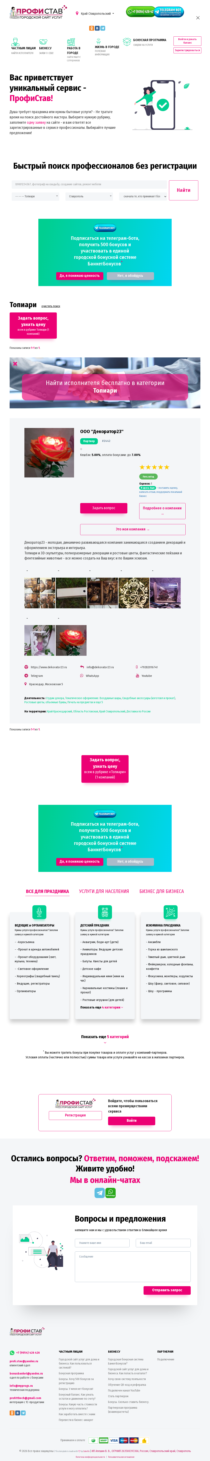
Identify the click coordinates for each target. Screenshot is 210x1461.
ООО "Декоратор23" (101, 431)
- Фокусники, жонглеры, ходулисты (169, 976)
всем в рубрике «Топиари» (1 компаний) (105, 768)
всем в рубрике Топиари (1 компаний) (33, 325)
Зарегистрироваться (187, 50)
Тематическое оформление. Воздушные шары (93, 698)
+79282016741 (149, 667)
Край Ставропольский (96, 14)
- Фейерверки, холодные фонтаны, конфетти (169, 966)
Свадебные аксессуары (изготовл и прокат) (148, 698)
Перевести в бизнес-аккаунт (76, 1420)
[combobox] (35, 196)
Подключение (165, 1359)
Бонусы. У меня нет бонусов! (76, 1389)
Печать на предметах (80, 702)
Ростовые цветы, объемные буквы (45, 702)
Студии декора (55, 698)
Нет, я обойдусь (130, 275)
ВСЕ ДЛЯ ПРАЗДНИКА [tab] (47, 891)
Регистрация (75, 1115)
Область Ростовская (85, 711)
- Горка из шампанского (162, 949)
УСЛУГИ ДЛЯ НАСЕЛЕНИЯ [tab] (104, 891)
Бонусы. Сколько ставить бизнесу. (128, 1402)
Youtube (147, 676)
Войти (132, 1120)
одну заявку (36, 122)
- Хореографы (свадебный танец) (37, 976)
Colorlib (86, 1451)
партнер (89, 441)
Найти (184, 190)
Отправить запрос (167, 1290)
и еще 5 (98, 702)
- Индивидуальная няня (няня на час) (102, 978)
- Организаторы (25, 991)
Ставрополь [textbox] (76, 196)
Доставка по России (139, 711)
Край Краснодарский (59, 711)
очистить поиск (50, 306)
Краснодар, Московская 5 (46, 684)
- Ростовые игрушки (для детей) (102, 1000)
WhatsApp (92, 676)
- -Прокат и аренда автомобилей (37, 949)
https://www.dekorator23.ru (49, 667)
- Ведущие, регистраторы (32, 983)
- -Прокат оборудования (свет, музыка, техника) (35, 959)
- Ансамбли (153, 942)
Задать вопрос (103, 508)
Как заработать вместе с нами (77, 1414)
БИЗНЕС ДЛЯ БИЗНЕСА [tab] (161, 891)
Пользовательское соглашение (121, 1457)
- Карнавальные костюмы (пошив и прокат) (104, 990)
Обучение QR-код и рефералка (127, 1385)
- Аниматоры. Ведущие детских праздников (101, 952)
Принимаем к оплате (72, 1440)
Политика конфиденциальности (90, 1457)
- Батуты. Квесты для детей (98, 961)
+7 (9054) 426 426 (28, 1352)
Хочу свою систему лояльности (127, 1379)
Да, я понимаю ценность (80, 275)
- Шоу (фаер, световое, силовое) (168, 983)
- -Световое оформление (32, 969)
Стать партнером (118, 1396)
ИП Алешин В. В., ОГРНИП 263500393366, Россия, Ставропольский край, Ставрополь (141, 1451)
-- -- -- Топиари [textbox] (25, 196)
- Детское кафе (90, 969)
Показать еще (100, 1007)
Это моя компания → (133, 529)
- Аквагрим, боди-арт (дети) (99, 942)
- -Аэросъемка (24, 942)
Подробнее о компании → (162, 511)
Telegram (37, 676)
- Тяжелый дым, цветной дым (165, 957)
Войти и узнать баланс (187, 41)
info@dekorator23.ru (100, 667)
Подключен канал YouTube (124, 1390)
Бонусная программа (71, 1373)
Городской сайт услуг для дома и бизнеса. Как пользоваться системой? (79, 1363)
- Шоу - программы (159, 991)
